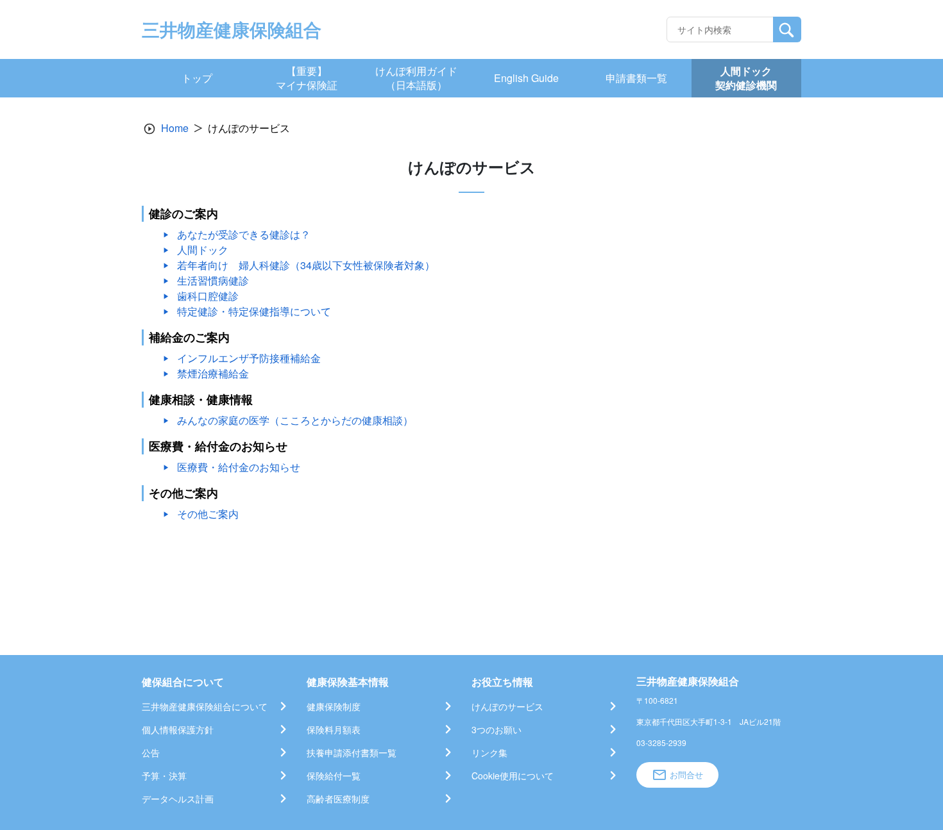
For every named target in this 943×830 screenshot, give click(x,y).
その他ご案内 (208, 513)
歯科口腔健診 (208, 295)
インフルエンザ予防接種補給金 (249, 358)
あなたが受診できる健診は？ (243, 234)
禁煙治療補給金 (213, 373)
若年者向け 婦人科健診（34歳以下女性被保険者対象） (306, 265)
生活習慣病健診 (213, 280)
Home (175, 127)
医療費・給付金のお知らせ (238, 467)
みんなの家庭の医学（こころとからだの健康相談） (295, 420)
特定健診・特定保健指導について (254, 311)
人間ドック (202, 249)
